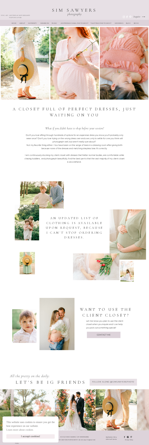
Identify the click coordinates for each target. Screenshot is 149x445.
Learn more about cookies (19, 429)
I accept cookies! (30, 436)
